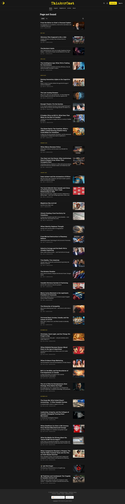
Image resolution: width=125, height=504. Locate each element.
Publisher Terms (73, 492)
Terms (62, 493)
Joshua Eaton (47, 27)
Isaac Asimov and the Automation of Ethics (55, 176)
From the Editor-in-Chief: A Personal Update (56, 23)
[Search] (104, 3)
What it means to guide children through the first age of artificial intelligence (54, 84)
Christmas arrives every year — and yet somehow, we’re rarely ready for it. (54, 338)
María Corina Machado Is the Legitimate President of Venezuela (54, 294)
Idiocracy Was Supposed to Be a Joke (53, 37)
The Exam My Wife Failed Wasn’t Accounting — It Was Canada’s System (54, 401)
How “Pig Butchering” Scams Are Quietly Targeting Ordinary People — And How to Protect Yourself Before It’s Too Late (55, 51)
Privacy (58, 493)
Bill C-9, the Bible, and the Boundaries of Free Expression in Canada (54, 371)
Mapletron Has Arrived (48, 203)
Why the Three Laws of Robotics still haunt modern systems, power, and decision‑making (56, 179)
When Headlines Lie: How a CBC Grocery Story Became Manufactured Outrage (55, 427)
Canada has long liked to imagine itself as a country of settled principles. (56, 119)
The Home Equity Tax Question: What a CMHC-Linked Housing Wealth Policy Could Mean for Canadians (54, 130)
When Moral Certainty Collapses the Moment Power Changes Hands (56, 274)
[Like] (41, 30)
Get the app (70, 497)
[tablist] (44, 18)
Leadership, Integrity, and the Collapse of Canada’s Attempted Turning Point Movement (55, 414)
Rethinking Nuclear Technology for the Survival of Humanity (55, 240)
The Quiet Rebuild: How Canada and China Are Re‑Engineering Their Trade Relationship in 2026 (55, 190)
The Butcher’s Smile (47, 48)
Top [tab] (46, 18)
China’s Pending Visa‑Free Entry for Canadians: (53, 214)
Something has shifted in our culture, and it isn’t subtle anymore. (54, 351)
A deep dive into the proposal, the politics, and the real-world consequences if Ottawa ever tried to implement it (56, 135)
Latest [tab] (42, 18)
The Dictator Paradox (48, 271)
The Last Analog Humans (49, 93)
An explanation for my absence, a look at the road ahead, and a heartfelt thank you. (56, 25)
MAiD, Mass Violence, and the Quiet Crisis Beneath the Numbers (54, 149)
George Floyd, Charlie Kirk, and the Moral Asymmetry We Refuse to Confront (55, 262)
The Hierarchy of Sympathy (50, 306)
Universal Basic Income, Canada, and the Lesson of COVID (55, 318)
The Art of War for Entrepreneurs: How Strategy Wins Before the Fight (54, 385)
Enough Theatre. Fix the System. (52, 104)
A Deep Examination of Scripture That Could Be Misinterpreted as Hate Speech (52, 375)
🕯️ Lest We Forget (47, 466)
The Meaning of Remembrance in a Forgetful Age (53, 468)
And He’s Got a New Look (47, 205)
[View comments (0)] (51, 30)
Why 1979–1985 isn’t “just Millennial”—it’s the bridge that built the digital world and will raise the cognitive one (55, 95)
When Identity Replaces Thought (52, 226)
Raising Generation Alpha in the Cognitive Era (55, 80)
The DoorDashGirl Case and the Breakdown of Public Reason (56, 362)
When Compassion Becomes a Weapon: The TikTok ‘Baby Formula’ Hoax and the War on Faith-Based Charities (55, 452)
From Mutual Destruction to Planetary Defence (54, 237)
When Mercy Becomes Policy (51, 147)
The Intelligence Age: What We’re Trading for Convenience (55, 64)
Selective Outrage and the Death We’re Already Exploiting (54, 249)
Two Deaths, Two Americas (50, 260)
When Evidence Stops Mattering (52, 360)
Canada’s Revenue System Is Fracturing (54, 283)
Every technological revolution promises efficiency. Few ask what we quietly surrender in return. (55, 67)
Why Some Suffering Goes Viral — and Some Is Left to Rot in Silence (56, 308)
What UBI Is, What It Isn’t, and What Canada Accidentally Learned (55, 322)
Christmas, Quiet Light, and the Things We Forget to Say (55, 335)
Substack (55, 501)
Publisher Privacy (63, 492)
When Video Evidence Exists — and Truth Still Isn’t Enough (55, 252)
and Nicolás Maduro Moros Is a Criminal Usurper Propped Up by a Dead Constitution (55, 297)
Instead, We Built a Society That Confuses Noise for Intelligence (53, 39)
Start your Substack (59, 497)
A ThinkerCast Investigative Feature (49, 418)
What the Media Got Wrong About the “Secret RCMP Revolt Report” (54, 438)
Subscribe (113, 3)
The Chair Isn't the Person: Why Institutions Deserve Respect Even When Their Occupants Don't (56, 160)
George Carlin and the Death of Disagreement (52, 228)
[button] (50, 8)
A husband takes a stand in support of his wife (52, 404)
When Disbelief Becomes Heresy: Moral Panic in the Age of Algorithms (54, 348)
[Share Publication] (107, 3)
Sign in (120, 3)
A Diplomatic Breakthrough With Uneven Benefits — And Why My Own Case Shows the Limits (55, 217)
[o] (78, 206)
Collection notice (69, 493)
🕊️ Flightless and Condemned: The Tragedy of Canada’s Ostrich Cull (56, 477)
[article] (62, 26)
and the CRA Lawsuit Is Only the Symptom (51, 285)
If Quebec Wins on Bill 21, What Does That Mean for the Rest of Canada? (55, 116)
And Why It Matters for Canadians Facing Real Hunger (54, 429)
